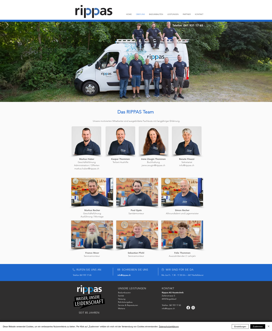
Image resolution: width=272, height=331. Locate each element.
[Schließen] (268, 326)
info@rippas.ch (186, 165)
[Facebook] (188, 307)
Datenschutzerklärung (169, 326)
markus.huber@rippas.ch (86, 168)
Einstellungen (240, 326)
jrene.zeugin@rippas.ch (153, 165)
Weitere (121, 308)
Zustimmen (258, 326)
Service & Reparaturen (128, 305)
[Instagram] (193, 307)
